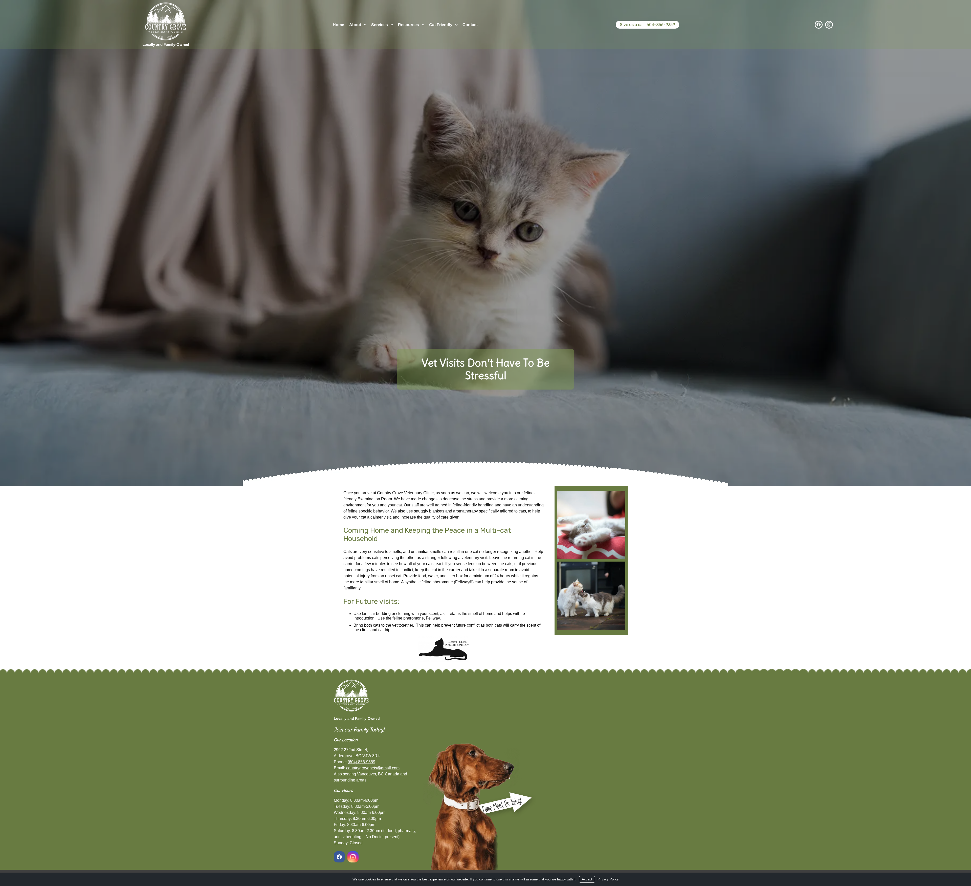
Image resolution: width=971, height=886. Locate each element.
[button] (591, 525)
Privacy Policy (608, 879)
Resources (408, 25)
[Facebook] (818, 24)
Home (338, 25)
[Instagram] (829, 24)
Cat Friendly (440, 25)
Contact (470, 25)
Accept (587, 879)
